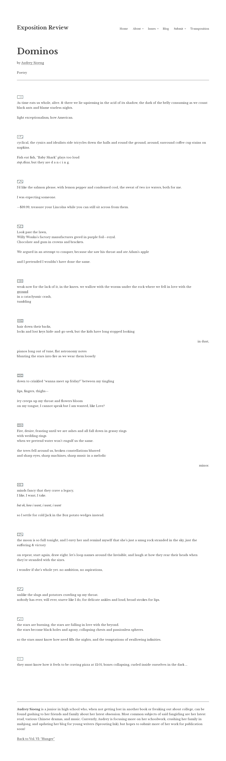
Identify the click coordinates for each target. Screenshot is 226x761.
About (137, 28)
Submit (178, 28)
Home (124, 28)
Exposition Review (43, 27)
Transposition (199, 28)
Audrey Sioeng (32, 63)
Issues (152, 28)
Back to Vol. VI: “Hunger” (36, 739)
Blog (166, 28)
